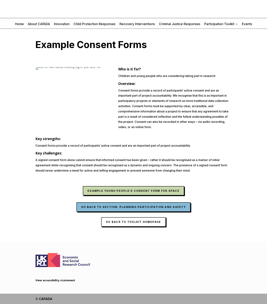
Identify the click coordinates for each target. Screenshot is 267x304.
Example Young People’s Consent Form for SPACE (133, 190)
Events (247, 24)
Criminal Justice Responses (179, 24)
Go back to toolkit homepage (133, 221)
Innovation (62, 24)
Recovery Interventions (137, 24)
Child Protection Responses (95, 24)
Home (19, 24)
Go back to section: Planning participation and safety (133, 206)
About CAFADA (39, 24)
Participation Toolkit (219, 24)
